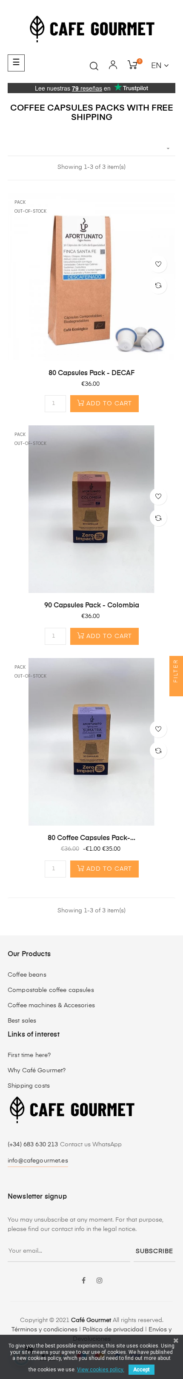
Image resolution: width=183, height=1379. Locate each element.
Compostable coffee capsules (51, 990)
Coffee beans (27, 975)
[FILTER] (176, 689)
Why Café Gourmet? (37, 1071)
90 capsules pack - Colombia (91, 605)
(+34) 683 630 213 (34, 1145)
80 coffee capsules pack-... (91, 838)
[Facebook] (83, 1281)
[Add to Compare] (158, 285)
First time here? (29, 1055)
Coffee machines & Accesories (51, 1006)
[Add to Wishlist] (158, 264)
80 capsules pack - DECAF (91, 373)
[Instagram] (99, 1281)
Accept (141, 1370)
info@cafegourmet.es (38, 1161)
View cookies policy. (100, 1370)
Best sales (22, 1021)
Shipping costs (29, 1086)
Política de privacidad (113, 1330)
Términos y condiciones (44, 1330)
